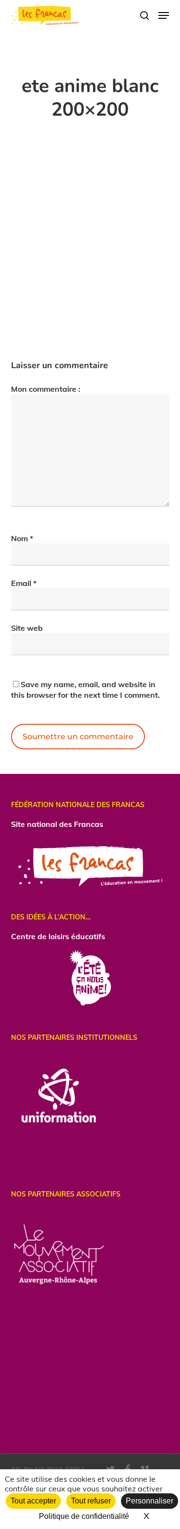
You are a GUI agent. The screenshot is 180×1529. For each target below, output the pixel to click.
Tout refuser (91, 1501)
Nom (22, 538)
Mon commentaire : (45, 389)
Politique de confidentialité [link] (84, 1516)
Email (23, 583)
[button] (163, 15)
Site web (27, 628)
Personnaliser (149, 1501)
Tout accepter (33, 1501)
